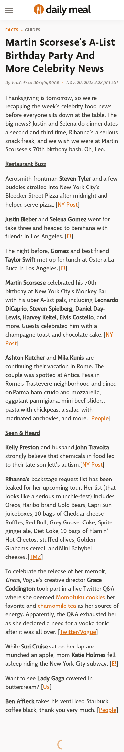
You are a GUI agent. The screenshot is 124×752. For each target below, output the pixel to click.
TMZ (35, 557)
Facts (12, 30)
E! (69, 236)
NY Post (68, 205)
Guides (33, 30)
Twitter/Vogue (78, 632)
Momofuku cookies (80, 597)
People (100, 418)
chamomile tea (57, 606)
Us (46, 687)
